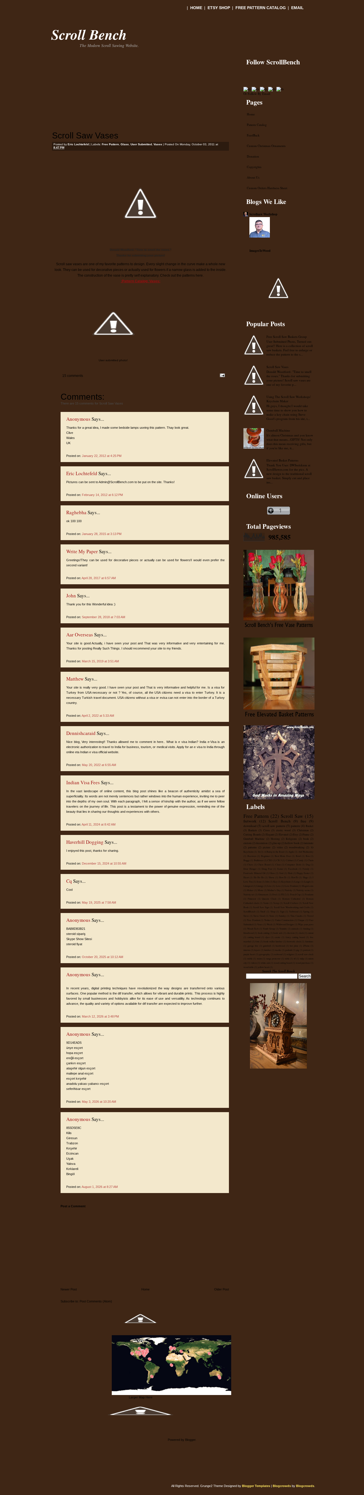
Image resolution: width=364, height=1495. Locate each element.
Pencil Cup (295, 894)
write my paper (82, 551)
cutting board (253, 937)
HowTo (294, 877)
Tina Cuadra (296, 915)
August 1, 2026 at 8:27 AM (100, 1186)
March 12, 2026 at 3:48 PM (100, 1016)
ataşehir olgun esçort (80, 1068)
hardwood (280, 945)
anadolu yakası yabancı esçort (87, 1083)
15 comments (72, 376)
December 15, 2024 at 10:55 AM (104, 863)
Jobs (267, 881)
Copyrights (254, 167)
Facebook (292, 868)
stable (250, 958)
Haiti (290, 873)
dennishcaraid (81, 733)
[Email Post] (221, 375)
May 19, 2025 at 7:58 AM (99, 902)
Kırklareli (72, 1169)
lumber (267, 949)
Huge (305, 877)
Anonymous (78, 419)
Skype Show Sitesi (79, 939)
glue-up (276, 843)
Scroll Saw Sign (261, 907)
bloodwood (248, 932)
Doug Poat (267, 868)
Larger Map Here (140, 1397)
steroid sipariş (76, 934)
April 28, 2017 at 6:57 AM (99, 578)
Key (275, 881)
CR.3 (279, 860)
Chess (250, 864)
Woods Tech (253, 928)
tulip (302, 958)
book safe (277, 932)
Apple (291, 851)
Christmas (303, 830)
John (71, 595)
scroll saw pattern (273, 826)
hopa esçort (74, 1053)
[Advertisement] (118, 64)
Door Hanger (250, 868)
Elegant (270, 834)
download (250, 826)
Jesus (259, 881)
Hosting (275, 839)
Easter (280, 868)
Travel (310, 915)
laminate (308, 843)
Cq (69, 881)
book (306, 839)
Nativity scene (303, 890)
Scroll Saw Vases (85, 135)
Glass (125, 144)
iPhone (306, 945)
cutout (310, 932)
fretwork (250, 821)
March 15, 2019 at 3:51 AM (100, 661)
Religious (291, 839)
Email (297, 7)
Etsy (295, 834)
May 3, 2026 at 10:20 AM (99, 1101)
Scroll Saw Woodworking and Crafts (292, 907)
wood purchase (303, 962)
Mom (260, 890)
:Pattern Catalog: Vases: (140, 281)
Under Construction (284, 920)
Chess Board (264, 864)
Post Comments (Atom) (96, 1301)
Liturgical (248, 885)
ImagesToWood (259, 250)
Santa (266, 902)
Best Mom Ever (283, 855)
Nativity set (248, 894)
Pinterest (252, 898)
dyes (267, 937)
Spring (306, 911)
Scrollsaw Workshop (263, 214)
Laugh (307, 881)
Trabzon (72, 1143)
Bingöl (70, 1174)
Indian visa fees (83, 782)
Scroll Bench (89, 34)
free (303, 821)
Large (297, 881)
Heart (246, 877)
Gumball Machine (278, 430)
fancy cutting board (295, 937)
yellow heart (263, 967)
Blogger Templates (256, 1486)
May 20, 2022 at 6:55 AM (99, 765)
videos (254, 962)
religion (290, 954)
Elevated (283, 834)
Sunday (282, 915)
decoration (262, 843)
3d (259, 851)
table (287, 958)
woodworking (297, 847)
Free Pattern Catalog (260, 7)
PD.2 (283, 894)
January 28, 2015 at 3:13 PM (101, 534)
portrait (306, 949)
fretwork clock (294, 941)
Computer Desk (293, 864)
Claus (278, 864)
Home (196, 7)
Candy (300, 860)
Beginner (265, 855)
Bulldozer (258, 860)
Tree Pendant (253, 920)
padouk (288, 949)
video (280, 847)
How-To (282, 877)
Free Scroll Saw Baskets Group (286, 336)
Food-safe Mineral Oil (254, 873)
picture (266, 847)
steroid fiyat (74, 944)
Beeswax (251, 855)
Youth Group (269, 928)
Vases (158, 144)
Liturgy (260, 885)
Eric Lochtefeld (81, 473)
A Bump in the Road (274, 851)
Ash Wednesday (305, 851)
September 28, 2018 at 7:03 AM (103, 617)
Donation (253, 156)
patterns (252, 847)
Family (306, 868)
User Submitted (141, 144)
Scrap (276, 902)
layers (257, 949)
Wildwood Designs (285, 924)
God (281, 873)
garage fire (252, 945)
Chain (310, 860)
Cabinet (289, 860)
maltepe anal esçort (79, 1073)
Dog (308, 864)
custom (247, 843)
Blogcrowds (282, 1486)
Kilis (69, 1133)
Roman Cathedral (291, 898)
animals (295, 928)
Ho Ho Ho (259, 877)
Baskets (252, 830)
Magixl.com (307, 885)
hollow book (292, 843)
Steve (246, 915)
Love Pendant (291, 885)
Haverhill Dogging (85, 842)
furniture (309, 941)
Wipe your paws (305, 924)
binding (306, 928)
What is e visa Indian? (182, 742)
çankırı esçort (76, 1063)
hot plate (294, 945)
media (278, 949)
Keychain (285, 881)
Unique (301, 920)
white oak (265, 962)
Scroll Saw (292, 815)
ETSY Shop (219, 7)
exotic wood (283, 830)
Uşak (70, 1158)
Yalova (70, 1163)
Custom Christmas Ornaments (266, 146)
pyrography (264, 954)
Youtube (283, 928)
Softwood (293, 911)
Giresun (71, 1138)
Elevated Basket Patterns (282, 460)
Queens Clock (269, 898)
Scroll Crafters (291, 902)
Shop (272, 911)
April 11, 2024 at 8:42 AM (98, 824)
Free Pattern (110, 144)
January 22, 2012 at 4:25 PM (101, 456)
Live (269, 885)
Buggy (246, 860)
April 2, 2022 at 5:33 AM (98, 715)
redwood (278, 954)
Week (269, 924)
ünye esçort (74, 1047)
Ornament (263, 894)
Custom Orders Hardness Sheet (267, 188)
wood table (248, 967)
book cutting (263, 932)
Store (271, 915)
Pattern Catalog (257, 124)
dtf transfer (125, 993)
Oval (274, 894)
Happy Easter (303, 873)
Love (278, 885)
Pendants (309, 894)
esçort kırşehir (76, 1078)
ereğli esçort (74, 1058)
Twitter (267, 920)
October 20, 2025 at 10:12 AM (102, 957)
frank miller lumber (272, 941)
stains (259, 958)
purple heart (249, 954)
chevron (290, 932)
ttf (295, 958)
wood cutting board (283, 962)
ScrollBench (249, 911)
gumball (267, 945)
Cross (266, 830)
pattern (295, 826)
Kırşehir (71, 1148)
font (257, 941)
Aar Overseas (79, 634)
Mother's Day (273, 890)
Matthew (75, 678)
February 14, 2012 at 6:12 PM (102, 495)
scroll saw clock (305, 954)
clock (301, 932)
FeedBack (253, 135)
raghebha (76, 512)
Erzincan (72, 1153)
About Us (253, 177)
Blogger (190, 1439)
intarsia (246, 949)
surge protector (273, 958)
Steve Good (259, 915)
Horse (271, 877)
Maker (250, 890)
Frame (306, 834)
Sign (282, 911)
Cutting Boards (252, 834)
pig (297, 949)
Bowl (298, 855)
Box (308, 855)
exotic (277, 937)
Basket (309, 826)
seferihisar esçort (78, 1088)
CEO (269, 860)
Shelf (262, 911)
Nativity (288, 890)
